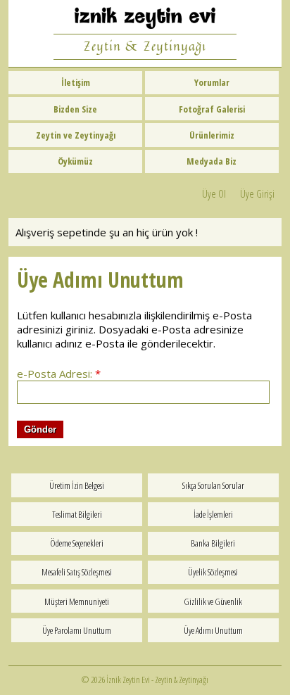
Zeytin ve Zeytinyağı (75, 135)
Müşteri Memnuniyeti (76, 601)
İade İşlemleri (213, 514)
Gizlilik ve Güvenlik (213, 601)
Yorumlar (211, 82)
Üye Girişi (257, 193)
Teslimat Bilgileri (77, 514)
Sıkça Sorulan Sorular (213, 485)
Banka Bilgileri (213, 543)
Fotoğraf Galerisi (212, 109)
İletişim (75, 82)
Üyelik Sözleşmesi (213, 572)
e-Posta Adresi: (59, 373)
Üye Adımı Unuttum (213, 630)
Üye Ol (214, 193)
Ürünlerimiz (211, 135)
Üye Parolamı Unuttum (76, 630)
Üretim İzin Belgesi (76, 485)
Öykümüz (75, 161)
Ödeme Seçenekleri (76, 543)
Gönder (40, 429)
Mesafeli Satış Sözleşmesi (77, 572)
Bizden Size (75, 109)
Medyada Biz (212, 161)
